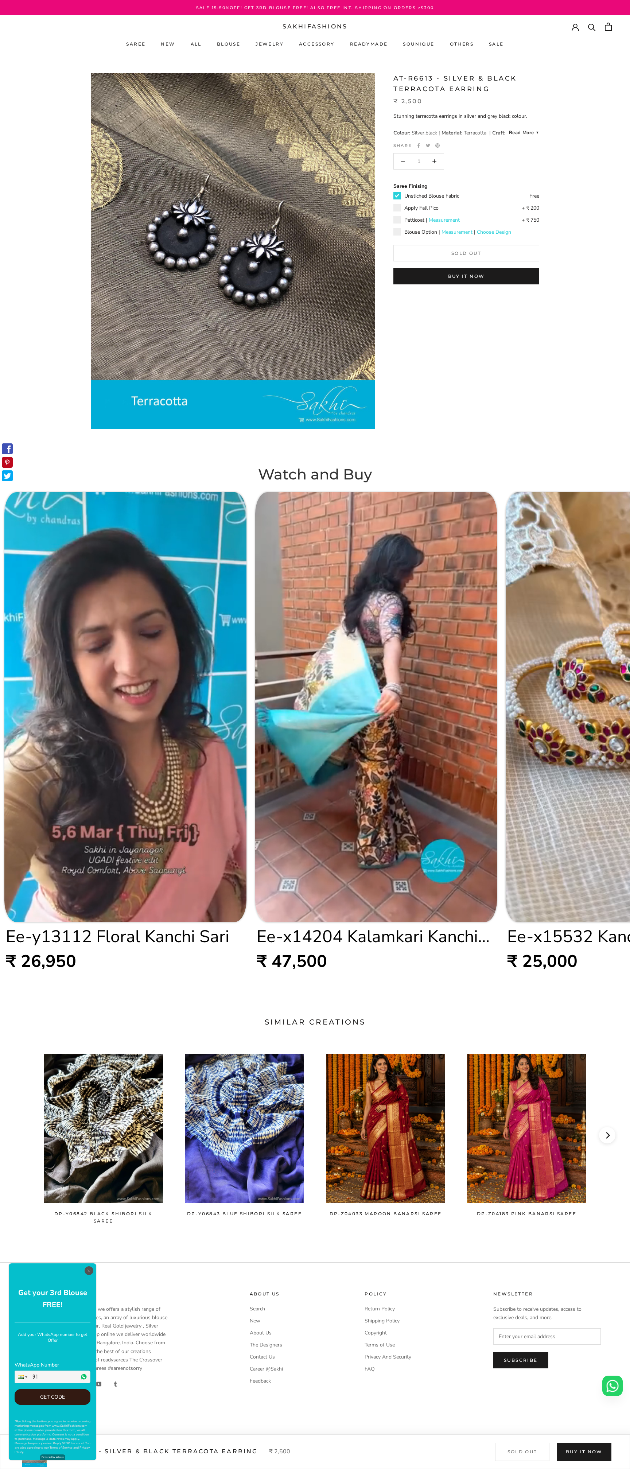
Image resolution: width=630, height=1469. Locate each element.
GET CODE (52, 1397)
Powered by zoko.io (53, 1457)
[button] (22, 1377)
